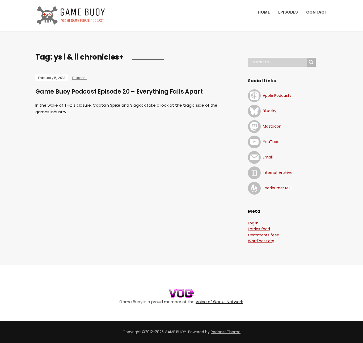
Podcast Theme (225, 331)
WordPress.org (261, 241)
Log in (253, 223)
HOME (264, 12)
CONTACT (316, 12)
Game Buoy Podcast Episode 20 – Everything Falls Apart (118, 91)
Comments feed (263, 235)
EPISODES (288, 12)
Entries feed (259, 229)
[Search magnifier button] (311, 62)
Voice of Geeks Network (219, 301)
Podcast (79, 77)
